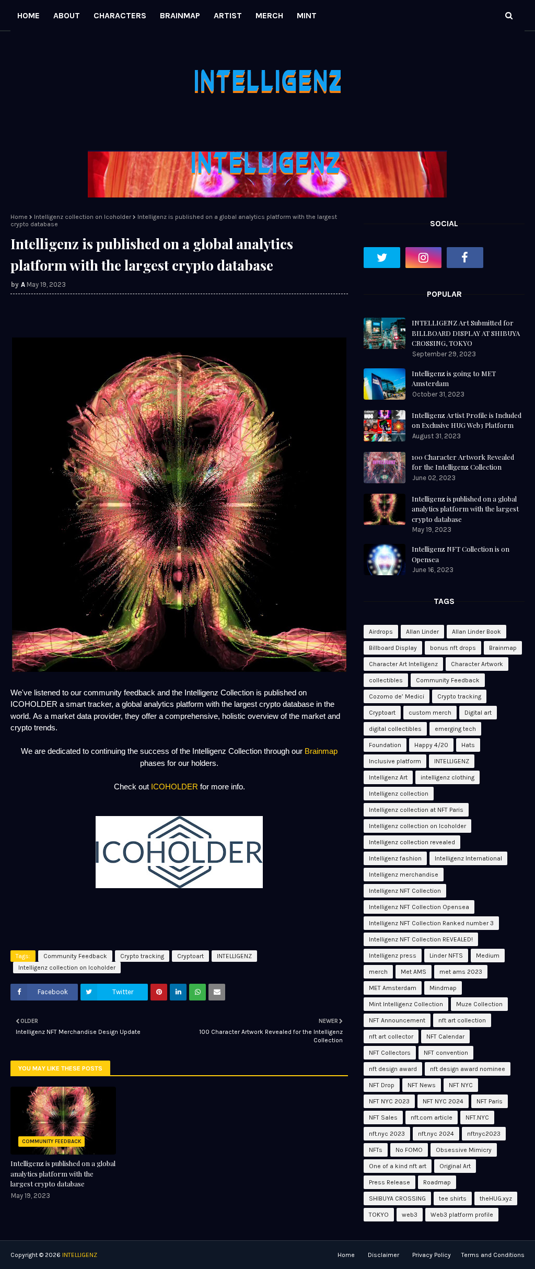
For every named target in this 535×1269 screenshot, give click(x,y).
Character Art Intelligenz (403, 664)
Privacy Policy (431, 1255)
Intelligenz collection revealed (412, 842)
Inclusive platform (395, 761)
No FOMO (409, 1150)
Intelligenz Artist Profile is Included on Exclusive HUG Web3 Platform (466, 420)
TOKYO (379, 1214)
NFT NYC (461, 1085)
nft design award (393, 1069)
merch (378, 971)
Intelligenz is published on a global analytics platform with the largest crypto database (62, 1173)
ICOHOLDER (174, 786)
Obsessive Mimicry (464, 1150)
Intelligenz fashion (395, 858)
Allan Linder (422, 631)
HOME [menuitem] (28, 15)
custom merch (430, 712)
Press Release (389, 1182)
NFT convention (446, 1052)
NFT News (422, 1085)
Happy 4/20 (431, 745)
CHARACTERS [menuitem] (120, 15)
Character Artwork (477, 664)
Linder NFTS (446, 955)
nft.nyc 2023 (387, 1133)
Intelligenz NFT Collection (405, 890)
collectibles (386, 680)
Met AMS (413, 971)
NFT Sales (383, 1117)
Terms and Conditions (493, 1255)
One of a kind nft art (397, 1166)
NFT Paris (489, 1101)
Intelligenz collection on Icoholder (82, 216)
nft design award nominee (467, 1069)
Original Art (455, 1166)
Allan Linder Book (476, 631)
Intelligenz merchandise (403, 874)
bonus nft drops (453, 647)
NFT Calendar (445, 1036)
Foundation (385, 745)
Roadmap (437, 1182)
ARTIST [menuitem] (228, 15)
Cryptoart (190, 956)
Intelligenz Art (388, 777)
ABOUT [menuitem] (66, 15)
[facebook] (465, 257)
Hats (468, 745)
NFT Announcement (397, 1020)
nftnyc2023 (484, 1133)
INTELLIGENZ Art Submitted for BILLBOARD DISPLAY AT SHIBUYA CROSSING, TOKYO (466, 332)
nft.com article (431, 1117)
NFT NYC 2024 (443, 1101)
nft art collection (462, 1020)
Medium (487, 955)
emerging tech (455, 728)
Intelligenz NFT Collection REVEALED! (421, 939)
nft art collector (391, 1036)
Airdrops (381, 631)
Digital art (478, 712)
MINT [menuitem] (307, 15)
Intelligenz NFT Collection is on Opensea (460, 554)
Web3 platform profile (462, 1214)
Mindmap (443, 988)
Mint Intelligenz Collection (406, 1004)
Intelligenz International (468, 858)
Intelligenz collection (398, 793)
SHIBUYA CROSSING (397, 1198)
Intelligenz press (392, 955)
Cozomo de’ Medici (396, 696)
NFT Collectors (390, 1052)
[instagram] (423, 257)
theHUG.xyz (496, 1198)
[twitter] (382, 257)
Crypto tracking (142, 956)
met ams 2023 (460, 971)
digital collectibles (395, 728)
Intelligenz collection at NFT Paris (416, 809)
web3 (409, 1214)
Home (19, 216)
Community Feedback (75, 956)
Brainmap (321, 751)
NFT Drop (381, 1085)
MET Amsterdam (392, 988)
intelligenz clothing (447, 777)
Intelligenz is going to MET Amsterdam (454, 378)
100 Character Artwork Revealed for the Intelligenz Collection (463, 462)
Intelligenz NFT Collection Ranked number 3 (431, 923)
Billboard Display (393, 647)
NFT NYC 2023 (389, 1101)
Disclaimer (383, 1255)
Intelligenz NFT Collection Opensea (419, 907)
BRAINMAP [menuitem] (180, 15)
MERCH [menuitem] (269, 15)
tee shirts (453, 1198)
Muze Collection (479, 1004)
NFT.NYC (477, 1117)
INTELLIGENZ (234, 956)
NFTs (375, 1150)
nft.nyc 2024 (436, 1133)
